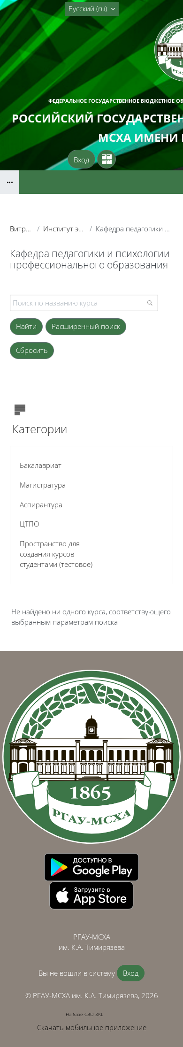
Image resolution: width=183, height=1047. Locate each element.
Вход (81, 159)
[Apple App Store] (91, 894)
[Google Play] (91, 866)
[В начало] (91, 756)
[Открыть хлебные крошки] (9, 182)
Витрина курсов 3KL (21, 228)
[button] (92, 9)
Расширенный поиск (86, 326)
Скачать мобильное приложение (91, 1027)
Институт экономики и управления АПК (64, 228)
